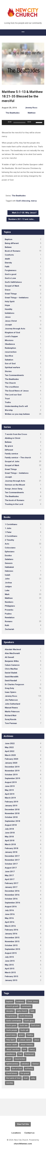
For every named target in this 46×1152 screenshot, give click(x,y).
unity (33, 1078)
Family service (11, 454)
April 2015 (9, 968)
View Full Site (23, 1124)
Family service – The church (18, 457)
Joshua (8, 582)
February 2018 (11, 848)
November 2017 (12, 860)
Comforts (9, 255)
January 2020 (11, 763)
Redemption (10, 348)
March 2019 (10, 798)
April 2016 (9, 922)
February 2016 (11, 930)
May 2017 (9, 875)
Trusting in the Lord (14, 504)
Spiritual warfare (12, 367)
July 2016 (9, 910)
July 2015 (9, 957)
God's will (24, 1030)
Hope (7, 305)
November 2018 (12, 813)
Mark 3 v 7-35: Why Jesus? (24, 213)
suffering (29, 1069)
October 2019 (11, 774)
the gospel (24, 1073)
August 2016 (11, 906)
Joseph (8, 325)
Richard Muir (10, 715)
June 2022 (10, 743)
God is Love (10, 278)
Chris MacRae (11, 669)
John (7, 579)
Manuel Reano (11, 708)
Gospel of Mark (12, 286)
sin (7, 1069)
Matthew (32, 113)
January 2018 (11, 852)
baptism (9, 1001)
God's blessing (23, 201)
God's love (35, 1025)
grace (21, 1035)
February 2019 (11, 802)
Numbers (9, 602)
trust (26, 1078)
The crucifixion (12, 387)
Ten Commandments (14, 375)
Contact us (29, 1133)
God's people (11, 1030)
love (24, 1049)
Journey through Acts (15, 328)
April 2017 (9, 879)
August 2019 (11, 782)
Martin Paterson (12, 711)
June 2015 (10, 961)
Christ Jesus (32, 1001)
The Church (10, 383)
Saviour (35, 1064)
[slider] (39, 122)
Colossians (10, 548)
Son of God (10, 363)
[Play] (5, 122)
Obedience (10, 344)
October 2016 (11, 899)
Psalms (8, 614)
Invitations (9, 313)
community (26, 1006)
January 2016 (11, 934)
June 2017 (10, 871)
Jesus (8, 317)
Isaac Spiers (10, 692)
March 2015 (10, 972)
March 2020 (10, 755)
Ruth (7, 625)
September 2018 (12, 821)
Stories (8, 371)
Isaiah (7, 575)
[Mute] (33, 122)
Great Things (11, 294)
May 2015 (9, 965)
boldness (20, 1001)
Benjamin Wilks (12, 661)
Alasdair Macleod (13, 649)
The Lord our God (13, 395)
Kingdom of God (12, 332)
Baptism (8, 239)
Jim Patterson (11, 700)
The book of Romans (14, 500)
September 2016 (12, 903)
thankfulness (11, 1073)
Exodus (8, 555)
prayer (9, 1059)
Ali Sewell (9, 657)
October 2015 (11, 945)
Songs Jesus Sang (13, 489)
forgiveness (11, 1016)
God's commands (13, 1021)
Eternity (8, 263)
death (7, 259)
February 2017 (11, 883)
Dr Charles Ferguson (14, 684)
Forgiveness (10, 270)
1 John (8, 528)
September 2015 (12, 949)
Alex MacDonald (12, 653)
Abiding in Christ (12, 438)
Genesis (9, 563)
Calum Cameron (12, 665)
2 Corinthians (11, 536)
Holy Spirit (9, 301)
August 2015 (11, 953)
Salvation (9, 360)
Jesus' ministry (26, 1045)
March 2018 (10, 844)
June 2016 (10, 914)
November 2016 (12, 895)
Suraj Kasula (10, 719)
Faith (7, 266)
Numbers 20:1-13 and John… (22, 219)
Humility (8, 309)
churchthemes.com (23, 1144)
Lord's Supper (11, 336)
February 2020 (11, 759)
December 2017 (12, 856)
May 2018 (9, 836)
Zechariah (9, 629)
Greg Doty (9, 688)
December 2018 (12, 809)
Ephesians (9, 551)
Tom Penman (11, 723)
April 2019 (9, 794)
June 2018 (10, 833)
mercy (34, 201)
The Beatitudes (13, 113)
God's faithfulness (13, 282)
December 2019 (12, 767)
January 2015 (11, 980)
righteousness (12, 1064)
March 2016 (10, 926)
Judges (8, 586)
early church (22, 1011)
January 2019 (11, 805)
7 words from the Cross (16, 434)
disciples (10, 1011)
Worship (9, 410)
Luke (7, 590)
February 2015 (11, 976)
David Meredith (11, 677)
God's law (24, 1025)
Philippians (10, 606)
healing (30, 1035)
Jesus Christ (11, 321)
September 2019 (12, 778)
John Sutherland (12, 704)
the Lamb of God (13, 1078)
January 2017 (11, 887)
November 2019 (12, 771)
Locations (16, 1133)
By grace (9, 446)
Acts (7, 544)
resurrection (10, 352)
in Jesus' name (24, 1040)
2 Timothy (9, 540)
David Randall (11, 680)
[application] (23, 122)
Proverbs (9, 610)
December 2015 (12, 937)
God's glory (29, 1021)
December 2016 (12, 891)
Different (9, 450)
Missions (9, 340)
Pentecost (29, 1054)
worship (9, 1083)
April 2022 (9, 751)
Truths (8, 402)
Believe (8, 247)
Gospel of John (12, 461)
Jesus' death (11, 1045)
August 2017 (11, 868)
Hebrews (9, 571)
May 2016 (9, 918)
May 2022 (9, 747)
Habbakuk (9, 567)
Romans (8, 621)
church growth (12, 1006)
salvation (25, 1064)
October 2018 (11, 817)
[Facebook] (23, 1107)
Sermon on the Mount (15, 485)
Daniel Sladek (11, 673)
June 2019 (10, 786)
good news (11, 1035)
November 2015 (12, 941)
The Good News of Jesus (17, 391)
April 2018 (9, 840)
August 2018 (11, 825)
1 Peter (8, 532)
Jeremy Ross (31, 108)
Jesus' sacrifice (12, 1049)
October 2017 (11, 864)
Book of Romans (12, 251)
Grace (7, 290)
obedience (10, 1054)
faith (32, 1011)
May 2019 (9, 790)
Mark (7, 594)
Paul (20, 1054)
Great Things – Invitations (16, 297)
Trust (7, 398)
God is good (10, 274)
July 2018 (9, 829)
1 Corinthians (11, 524)
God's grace (11, 1025)
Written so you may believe (17, 414)
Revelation (9, 617)
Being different (12, 243)
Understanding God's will (16, 406)
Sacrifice (9, 356)
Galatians (9, 559)
